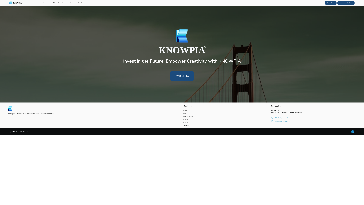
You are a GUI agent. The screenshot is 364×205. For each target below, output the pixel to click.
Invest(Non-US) (54, 3)
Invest (45, 3)
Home (38, 3)
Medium (64, 3)
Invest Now (330, 3)
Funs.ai (72, 3)
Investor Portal (346, 3)
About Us (80, 3)
